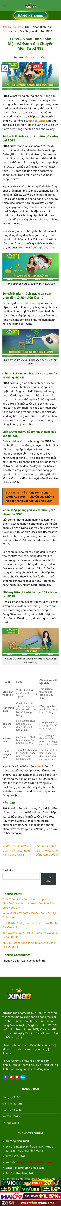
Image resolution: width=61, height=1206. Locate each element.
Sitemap (7, 1053)
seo (46, 57)
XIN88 (6, 27)
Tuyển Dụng (40, 1049)
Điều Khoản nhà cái (42, 1045)
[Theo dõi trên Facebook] (5, 1077)
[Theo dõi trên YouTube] (17, 1077)
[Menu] (4, 6)
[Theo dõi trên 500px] (23, 1077)
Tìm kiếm (7, 870)
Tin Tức (16, 27)
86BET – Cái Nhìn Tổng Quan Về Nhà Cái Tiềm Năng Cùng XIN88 (16, 850)
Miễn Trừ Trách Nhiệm (16, 1049)
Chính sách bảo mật (14, 1045)
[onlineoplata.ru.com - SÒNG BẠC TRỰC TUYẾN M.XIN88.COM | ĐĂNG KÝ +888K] (30, 5)
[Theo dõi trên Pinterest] (11, 1077)
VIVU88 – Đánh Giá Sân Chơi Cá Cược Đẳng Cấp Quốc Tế (47, 850)
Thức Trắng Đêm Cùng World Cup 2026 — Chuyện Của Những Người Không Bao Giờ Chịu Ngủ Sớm (28, 903)
